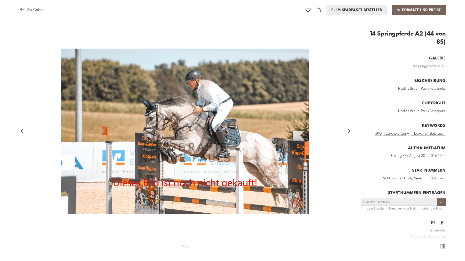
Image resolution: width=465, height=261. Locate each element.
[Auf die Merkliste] (308, 10)
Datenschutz (437, 236)
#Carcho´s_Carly (396, 133)
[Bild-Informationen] (443, 246)
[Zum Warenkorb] (319, 10)
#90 (378, 133)
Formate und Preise (421, 10)
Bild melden (437, 230)
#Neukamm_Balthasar (428, 133)
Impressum (418, 236)
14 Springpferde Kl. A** (429, 66)
